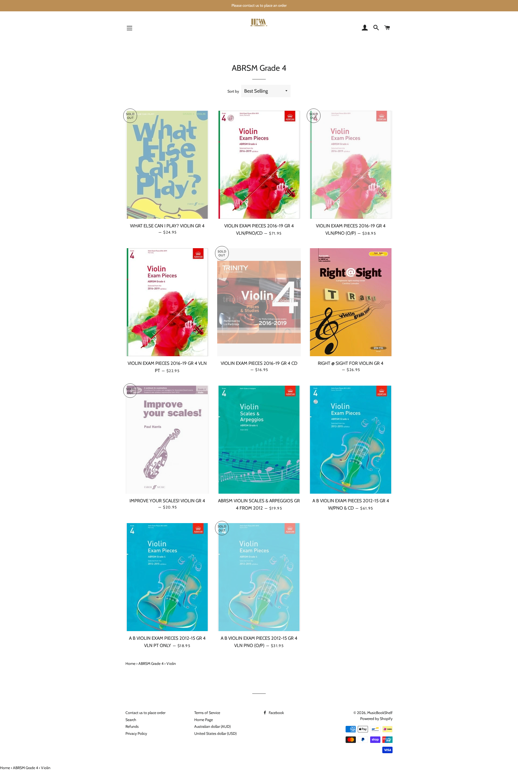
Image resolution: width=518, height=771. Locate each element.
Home (130, 663)
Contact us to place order (145, 712)
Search (130, 719)
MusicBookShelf (380, 712)
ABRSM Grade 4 (150, 663)
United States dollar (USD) (215, 733)
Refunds (132, 726)
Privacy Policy (136, 733)
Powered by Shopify (376, 718)
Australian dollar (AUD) (212, 726)
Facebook (276, 712)
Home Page (203, 719)
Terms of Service (207, 712)
